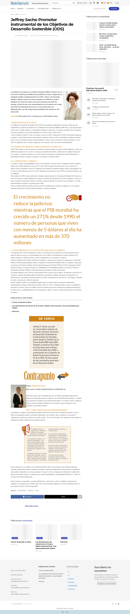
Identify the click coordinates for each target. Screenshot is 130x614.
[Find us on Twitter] (94, 3)
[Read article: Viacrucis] (71, 532)
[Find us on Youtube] (98, 3)
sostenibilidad (22, 490)
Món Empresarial (22, 35)
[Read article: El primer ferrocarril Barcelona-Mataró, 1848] (102, 74)
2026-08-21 (64, 544)
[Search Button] (74, 3)
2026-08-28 (14, 544)
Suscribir (114, 8)
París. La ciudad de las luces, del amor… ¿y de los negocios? (109, 47)
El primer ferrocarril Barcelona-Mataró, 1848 (96, 89)
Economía (30, 8)
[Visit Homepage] (20, 3)
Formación (56, 8)
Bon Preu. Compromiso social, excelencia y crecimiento (108, 36)
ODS (36, 490)
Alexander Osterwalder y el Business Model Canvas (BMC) (103, 99)
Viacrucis (15, 311)
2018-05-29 (103, 29)
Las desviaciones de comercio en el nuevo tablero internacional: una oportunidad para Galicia (51, 576)
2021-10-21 (33, 35)
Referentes (24, 14)
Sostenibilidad (43, 8)
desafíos (30, 490)
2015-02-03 (103, 40)
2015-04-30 (103, 51)
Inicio (13, 8)
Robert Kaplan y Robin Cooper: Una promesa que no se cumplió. (103, 114)
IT (68, 572)
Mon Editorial (18, 575)
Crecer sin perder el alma (21, 302)
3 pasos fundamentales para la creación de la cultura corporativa (108, 25)
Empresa (20, 8)
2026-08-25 (39, 551)
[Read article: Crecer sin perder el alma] (22, 532)
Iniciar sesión (83, 3)
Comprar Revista (99, 8)
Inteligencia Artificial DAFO (100, 107)
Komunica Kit (18, 603)
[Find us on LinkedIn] (90, 3)
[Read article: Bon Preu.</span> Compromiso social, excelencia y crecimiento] (92, 37)
